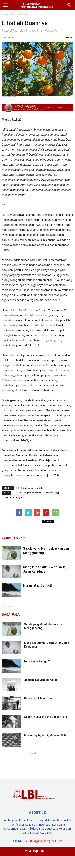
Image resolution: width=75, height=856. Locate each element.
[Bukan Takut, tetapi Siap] (11, 703)
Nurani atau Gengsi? (37, 585)
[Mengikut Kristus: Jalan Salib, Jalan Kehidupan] (11, 571)
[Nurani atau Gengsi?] (11, 590)
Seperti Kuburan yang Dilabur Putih (46, 716)
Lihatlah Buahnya (13, 497)
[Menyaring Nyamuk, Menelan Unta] (11, 740)
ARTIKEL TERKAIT (13, 538)
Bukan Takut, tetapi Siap (38, 698)
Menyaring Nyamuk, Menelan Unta (45, 735)
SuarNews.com (11, 764)
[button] (69, 5)
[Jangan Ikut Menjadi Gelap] (11, 684)
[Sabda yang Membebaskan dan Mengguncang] (11, 553)
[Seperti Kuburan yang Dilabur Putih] (11, 721)
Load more (36, 753)
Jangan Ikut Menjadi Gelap (41, 679)
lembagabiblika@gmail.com (45, 841)
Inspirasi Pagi (52, 492)
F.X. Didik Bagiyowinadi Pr (29, 488)
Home (5, 14)
